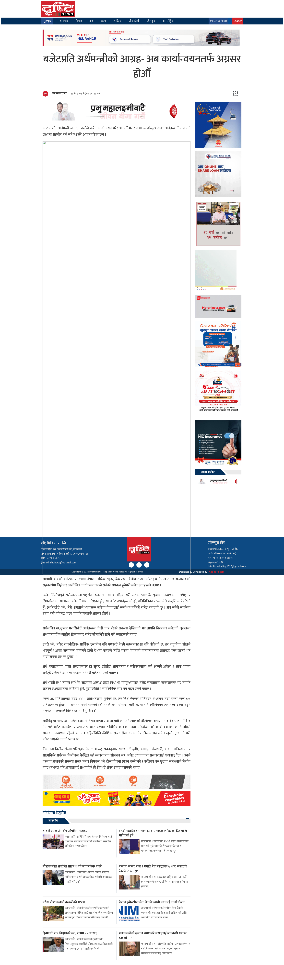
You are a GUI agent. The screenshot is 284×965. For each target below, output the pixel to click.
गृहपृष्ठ (47, 21)
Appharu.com (217, 572)
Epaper (238, 21)
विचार (79, 21)
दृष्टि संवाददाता (59, 93)
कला (103, 21)
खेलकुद (151, 21)
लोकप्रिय (53, 820)
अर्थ (91, 21)
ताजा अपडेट (208, 472)
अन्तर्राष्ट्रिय (168, 21)
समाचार (64, 21)
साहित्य (117, 21)
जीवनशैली (134, 21)
